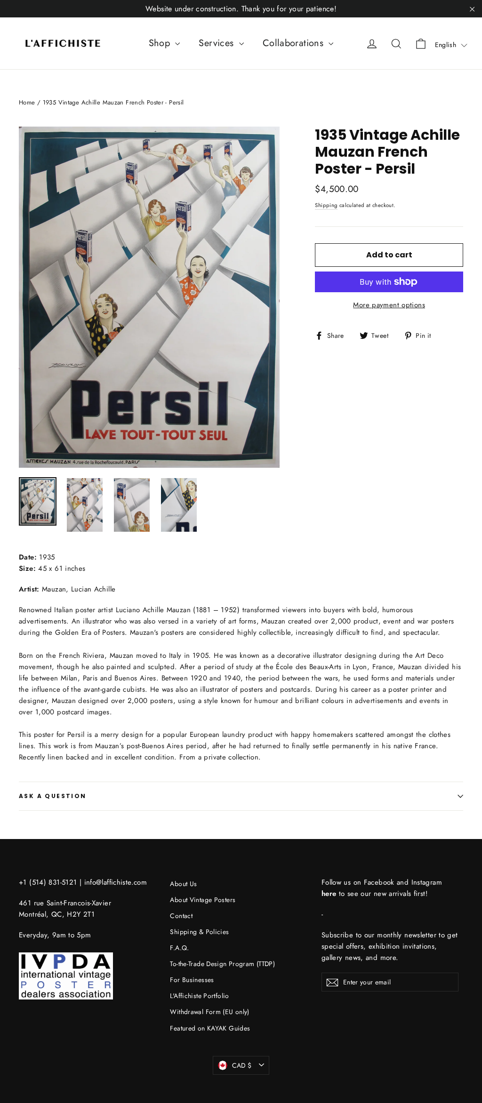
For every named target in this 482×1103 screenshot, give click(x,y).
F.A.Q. (179, 947)
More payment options (389, 305)
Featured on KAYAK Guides (210, 1028)
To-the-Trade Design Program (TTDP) (222, 963)
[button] (451, 44)
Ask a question (53, 796)
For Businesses (192, 979)
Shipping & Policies (199, 931)
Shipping (326, 205)
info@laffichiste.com (115, 882)
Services (217, 43)
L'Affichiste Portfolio (199, 995)
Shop (161, 43)
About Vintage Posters (202, 899)
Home (27, 102)
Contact (181, 915)
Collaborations (295, 43)
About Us (183, 883)
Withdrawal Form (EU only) (209, 1011)
